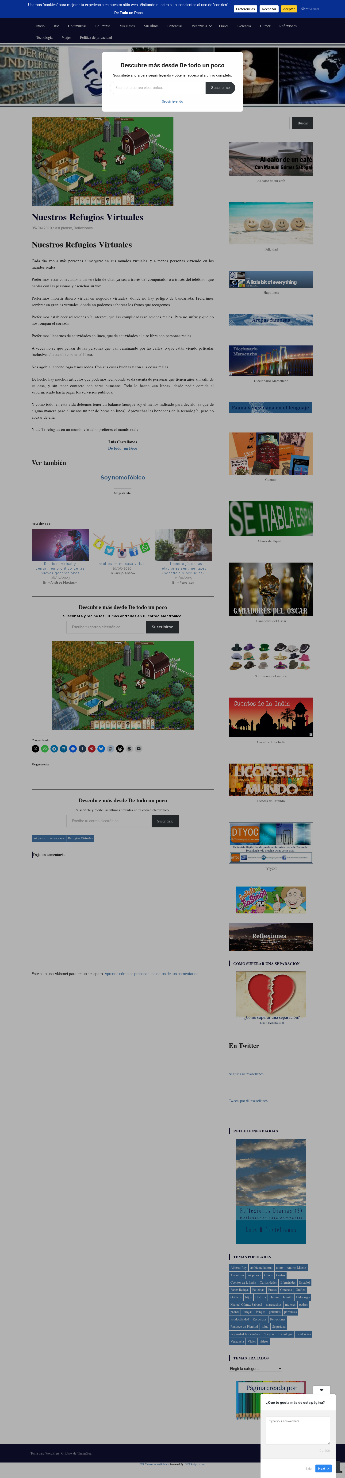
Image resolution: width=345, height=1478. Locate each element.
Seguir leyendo (172, 101)
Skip (309, 1468)
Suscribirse (220, 87)
